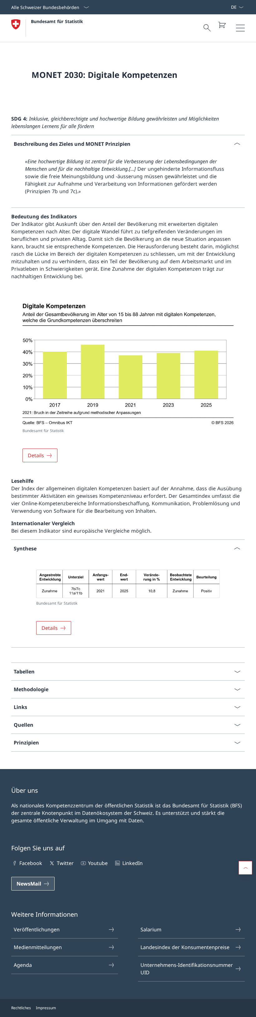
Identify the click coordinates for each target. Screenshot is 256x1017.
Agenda (23, 965)
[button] (245, 868)
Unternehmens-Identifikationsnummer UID (186, 969)
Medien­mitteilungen (38, 947)
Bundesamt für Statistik (57, 21)
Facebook (30, 863)
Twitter (65, 863)
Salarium (150, 929)
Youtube (98, 863)
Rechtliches (21, 1007)
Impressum (46, 1007)
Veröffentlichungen (37, 929)
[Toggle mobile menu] (240, 28)
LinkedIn (132, 863)
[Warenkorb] (221, 25)
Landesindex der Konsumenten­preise (184, 947)
